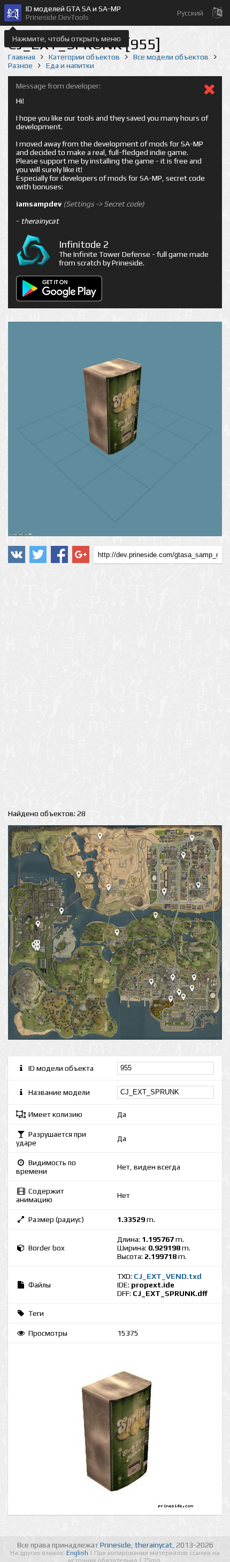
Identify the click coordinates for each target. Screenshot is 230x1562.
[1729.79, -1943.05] (174, 1001)
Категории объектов (84, 57)
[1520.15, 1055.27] (168, 893)
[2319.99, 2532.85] (196, 840)
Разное (20, 65)
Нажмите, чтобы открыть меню (66, 38)
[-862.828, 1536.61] (82, 876)
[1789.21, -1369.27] (177, 979)
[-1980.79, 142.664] (42, 926)
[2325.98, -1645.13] (196, 990)
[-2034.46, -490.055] (42, 949)
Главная (21, 57)
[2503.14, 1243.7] (202, 887)
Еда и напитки (70, 65)
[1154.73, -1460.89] (155, 984)
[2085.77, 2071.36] (187, 857)
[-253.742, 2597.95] (104, 838)
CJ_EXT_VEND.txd (168, 1276)
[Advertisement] (115, 686)
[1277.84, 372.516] (160, 917)
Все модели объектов (171, 57)
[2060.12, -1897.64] (187, 999)
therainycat (153, 1545)
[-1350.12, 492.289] (65, 913)
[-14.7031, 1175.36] (112, 889)
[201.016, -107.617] (121, 934)
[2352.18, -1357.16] (198, 979)
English (78, 1553)
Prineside (115, 1545)
